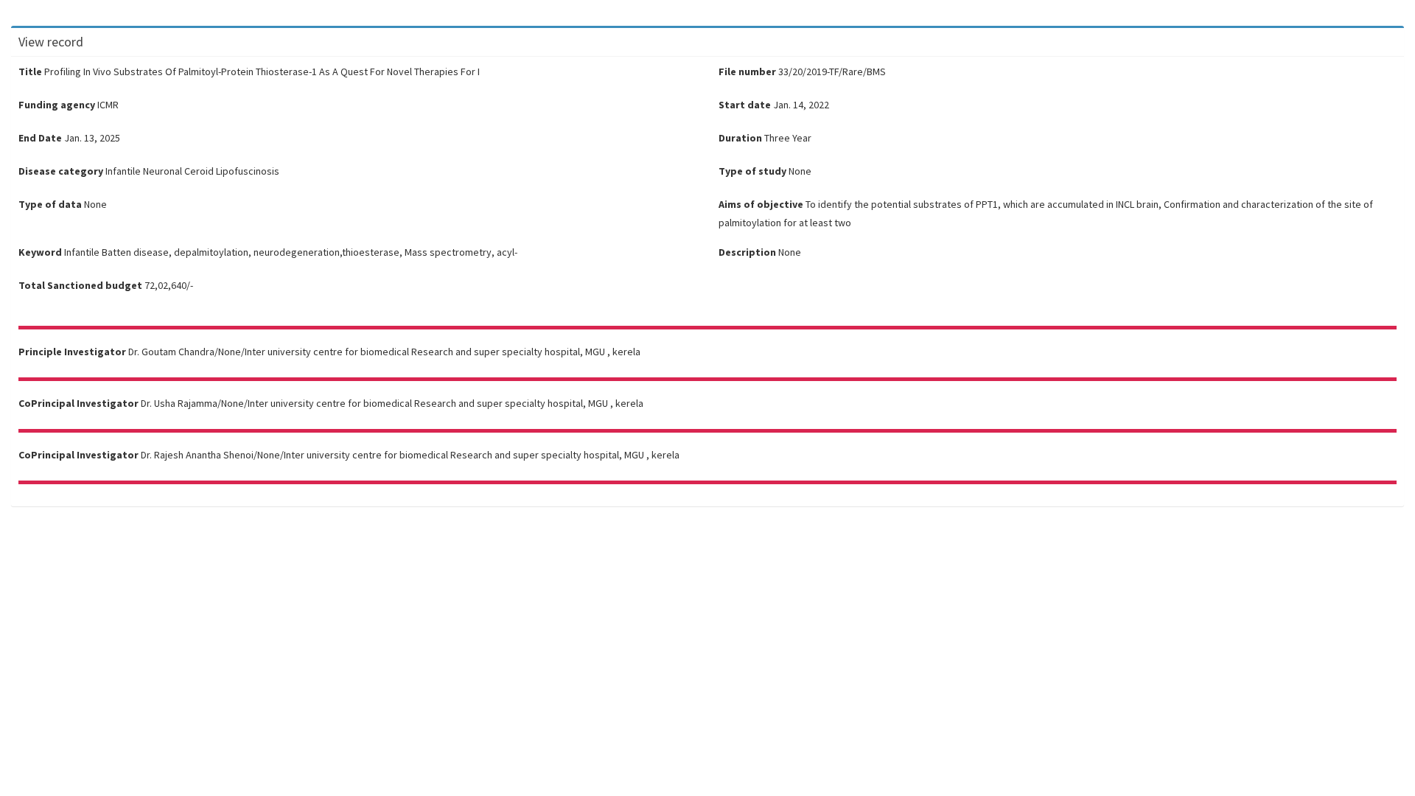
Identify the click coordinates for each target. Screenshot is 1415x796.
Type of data (50, 204)
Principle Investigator (72, 351)
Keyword (40, 252)
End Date (40, 137)
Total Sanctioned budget (80, 285)
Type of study (752, 171)
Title (30, 71)
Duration (740, 137)
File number (747, 71)
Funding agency (56, 104)
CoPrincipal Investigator (78, 403)
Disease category (60, 171)
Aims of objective (761, 204)
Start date (745, 104)
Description (747, 252)
